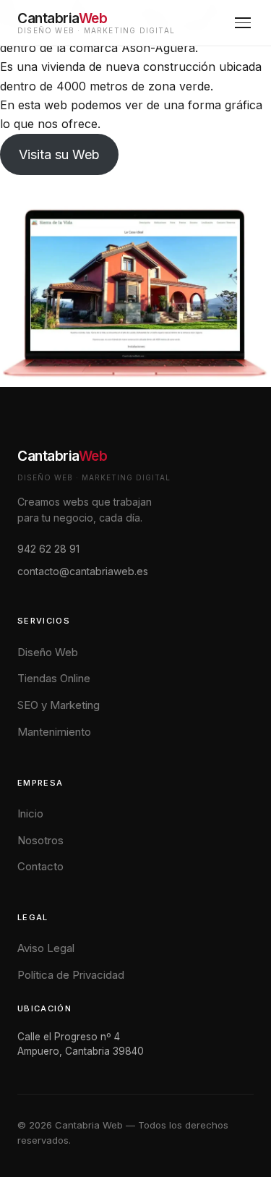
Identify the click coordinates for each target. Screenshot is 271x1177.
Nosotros (40, 840)
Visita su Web (59, 154)
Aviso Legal (45, 948)
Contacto (40, 866)
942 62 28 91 (48, 549)
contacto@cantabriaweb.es (82, 571)
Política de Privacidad (70, 975)
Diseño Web (47, 652)
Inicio (30, 813)
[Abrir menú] (243, 22)
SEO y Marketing (58, 705)
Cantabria (62, 456)
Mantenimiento (54, 732)
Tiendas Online (53, 678)
